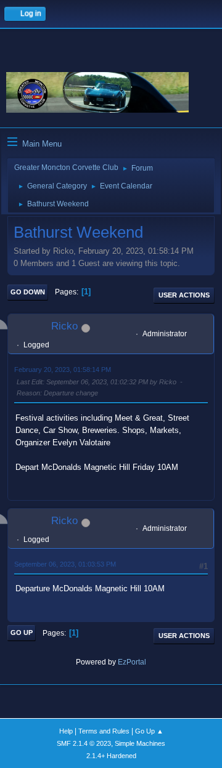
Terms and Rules (104, 731)
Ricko (64, 326)
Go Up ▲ (149, 731)
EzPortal (132, 662)
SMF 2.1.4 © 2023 (84, 743)
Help (66, 731)
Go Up (21, 632)
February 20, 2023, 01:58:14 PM (62, 369)
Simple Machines (140, 743)
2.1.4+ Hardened (111, 755)
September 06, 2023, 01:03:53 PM (65, 564)
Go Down (27, 292)
